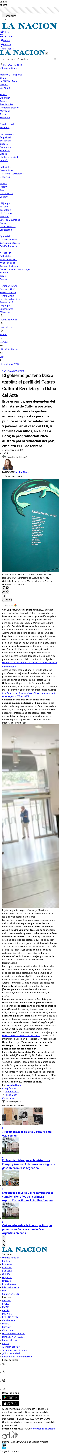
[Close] (3, 1237)
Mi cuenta (8, 48)
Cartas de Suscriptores (12, 173)
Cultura (4, 143)
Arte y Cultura (9, 1088)
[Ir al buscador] (5, 20)
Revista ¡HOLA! (7, 289)
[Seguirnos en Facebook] (3, 1364)
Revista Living (7, 295)
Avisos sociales (7, 262)
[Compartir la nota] (3, 592)
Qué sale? (5, 236)
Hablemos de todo (9, 157)
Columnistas (6, 170)
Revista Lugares (8, 292)
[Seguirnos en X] (3, 1372)
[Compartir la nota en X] (7, 600)
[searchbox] (28, 59)
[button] (29, 208)
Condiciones (37, 1428)
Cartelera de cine (9, 239)
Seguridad (5, 137)
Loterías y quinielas (10, 219)
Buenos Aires (7, 134)
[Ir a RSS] (3, 1389)
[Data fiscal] (4, 1448)
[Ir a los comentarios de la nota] (7, 588)
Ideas (3, 275)
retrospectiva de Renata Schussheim (21, 1035)
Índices (3, 114)
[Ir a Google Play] (10, 1399)
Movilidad (5, 110)
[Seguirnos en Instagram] (3, 1381)
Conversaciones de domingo (15, 269)
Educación (5, 140)
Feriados (4, 216)
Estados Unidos (8, 124)
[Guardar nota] (3, 588)
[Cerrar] (46, 53)
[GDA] (10, 1438)
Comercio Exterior (9, 107)
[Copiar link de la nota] (3, 596)
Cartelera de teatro (10, 242)
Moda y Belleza (8, 226)
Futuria (3, 94)
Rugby (3, 186)
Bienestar (5, 150)
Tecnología (5, 209)
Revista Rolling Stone (11, 299)
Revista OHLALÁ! (8, 285)
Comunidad (6, 147)
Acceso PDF (6, 252)
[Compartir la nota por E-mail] (10, 600)
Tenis (2, 190)
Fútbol (3, 183)
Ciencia (3, 153)
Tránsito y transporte (11, 74)
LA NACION (8, 370)
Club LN (7, 44)
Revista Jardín (7, 302)
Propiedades (6, 104)
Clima (3, 77)
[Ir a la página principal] (29, 28)
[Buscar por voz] (55, 59)
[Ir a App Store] (10, 1405)
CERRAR (3, 2)
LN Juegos (5, 203)
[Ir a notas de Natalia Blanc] (29, 464)
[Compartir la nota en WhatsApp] (7, 592)
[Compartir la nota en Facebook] (3, 600)
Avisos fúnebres (8, 259)
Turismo (4, 206)
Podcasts (4, 223)
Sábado (4, 272)
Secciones (8, 36)
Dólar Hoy (5, 97)
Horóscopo (6, 213)
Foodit (6, 40)
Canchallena (6, 193)
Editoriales (5, 167)
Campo (3, 101)
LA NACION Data (8, 81)
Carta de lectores (9, 266)
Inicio (6, 32)
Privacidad (49, 1428)
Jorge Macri (11, 1094)
